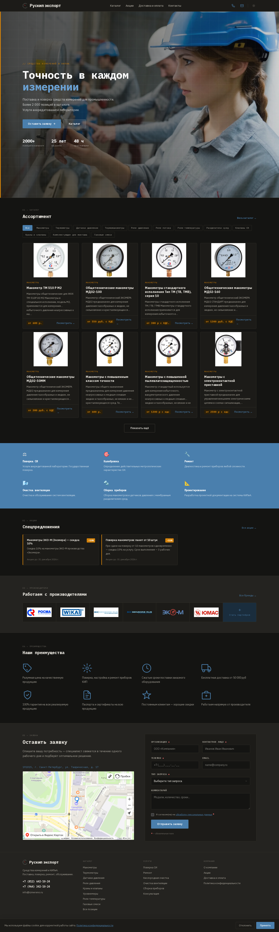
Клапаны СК (242, 227)
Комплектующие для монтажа (70, 234)
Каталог (115, 5)
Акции (130, 5)
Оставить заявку (39, 123)
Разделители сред (217, 227)
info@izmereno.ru (33, 892)
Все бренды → (247, 595)
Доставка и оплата (151, 5)
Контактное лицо (214, 741)
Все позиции (90, 909)
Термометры (62, 227)
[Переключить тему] (253, 5)
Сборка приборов (153, 888)
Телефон (157, 758)
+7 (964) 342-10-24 (36, 886)
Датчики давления (87, 227)
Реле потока (163, 227)
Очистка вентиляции (155, 883)
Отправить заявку (169, 824)
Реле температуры (189, 227)
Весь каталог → (246, 218)
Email (205, 758)
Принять (265, 925)
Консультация (151, 893)
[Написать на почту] (242, 6)
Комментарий (159, 790)
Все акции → (249, 527)
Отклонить (245, 925)
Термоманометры (114, 227)
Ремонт (147, 872)
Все (27, 227)
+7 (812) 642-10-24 (36, 881)
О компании (210, 867)
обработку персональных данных (194, 814)
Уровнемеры (90, 893)
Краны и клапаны (35, 234)
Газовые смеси (103, 234)
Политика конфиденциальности (222, 883)
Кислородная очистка (156, 878)
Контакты (174, 5)
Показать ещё (139, 428)
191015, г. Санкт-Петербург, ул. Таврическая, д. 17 (61, 767)
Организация (160, 741)
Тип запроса (160, 774)
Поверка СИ (150, 867)
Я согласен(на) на (185, 814)
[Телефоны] (233, 6)
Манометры (42, 227)
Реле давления (140, 227)
